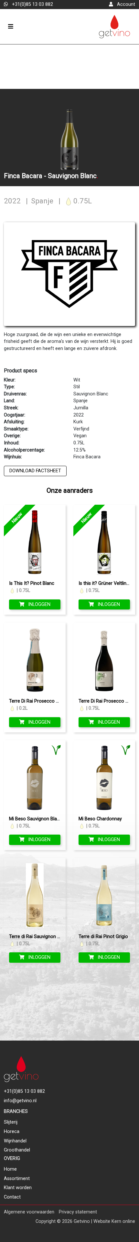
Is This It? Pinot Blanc (31, 583)
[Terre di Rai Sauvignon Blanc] (34, 895)
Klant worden (18, 1187)
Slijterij (10, 1122)
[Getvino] (114, 27)
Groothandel (17, 1150)
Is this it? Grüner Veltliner (105, 583)
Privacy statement (78, 1212)
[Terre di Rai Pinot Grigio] (104, 895)
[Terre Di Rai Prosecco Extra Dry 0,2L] (34, 660)
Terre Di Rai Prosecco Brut (106, 701)
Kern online (123, 1221)
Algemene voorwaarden (29, 1212)
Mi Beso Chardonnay (100, 819)
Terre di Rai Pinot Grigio (103, 936)
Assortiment (17, 1178)
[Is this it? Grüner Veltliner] (104, 542)
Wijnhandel (15, 1141)
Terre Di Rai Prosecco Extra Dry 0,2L (46, 701)
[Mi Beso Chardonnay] (104, 777)
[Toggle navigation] (10, 26)
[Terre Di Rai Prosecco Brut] (104, 660)
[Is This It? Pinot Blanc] (34, 542)
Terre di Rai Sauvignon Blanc (39, 936)
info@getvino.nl (20, 1100)
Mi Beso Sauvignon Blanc (35, 819)
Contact (12, 1197)
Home (10, 1169)
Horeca (11, 1131)
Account (125, 4)
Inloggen (38, 604)
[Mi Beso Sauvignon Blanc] (34, 777)
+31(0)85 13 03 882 (32, 4)
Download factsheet (35, 471)
